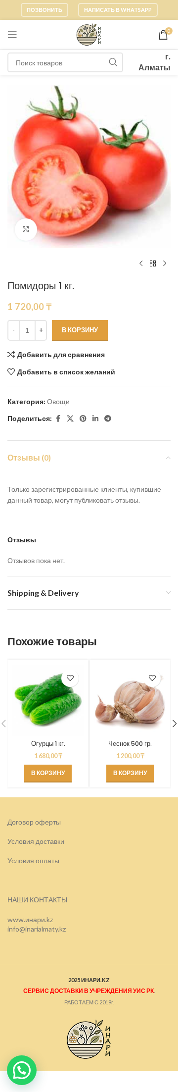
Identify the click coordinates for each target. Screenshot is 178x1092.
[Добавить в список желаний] (70, 678)
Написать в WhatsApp (118, 9)
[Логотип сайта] (89, 34)
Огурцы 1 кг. (48, 743)
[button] (48, 773)
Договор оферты (34, 822)
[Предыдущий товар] (141, 264)
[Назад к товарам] (153, 264)
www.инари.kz (30, 919)
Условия (21, 860)
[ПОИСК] (113, 62)
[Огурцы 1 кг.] (48, 700)
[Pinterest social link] (83, 418)
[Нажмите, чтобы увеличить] (26, 229)
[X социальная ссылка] (70, 418)
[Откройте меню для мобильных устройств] (12, 35)
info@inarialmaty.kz (36, 929)
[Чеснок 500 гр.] (130, 700)
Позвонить (44, 9)
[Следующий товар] (165, 264)
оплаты (47, 860)
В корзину (80, 330)
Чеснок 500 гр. (130, 743)
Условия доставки (35, 841)
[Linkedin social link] (95, 418)
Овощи (58, 401)
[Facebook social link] (58, 418)
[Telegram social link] (107, 418)
